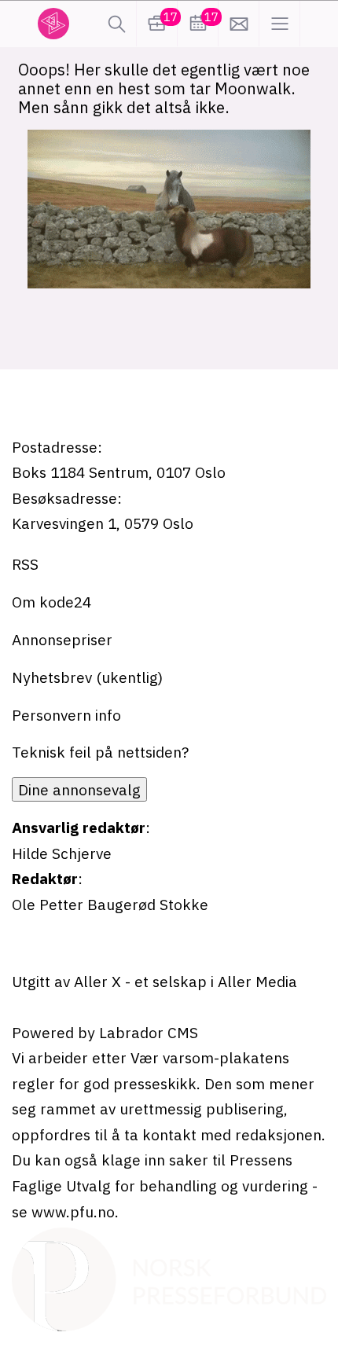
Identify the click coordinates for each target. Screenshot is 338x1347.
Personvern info (66, 715)
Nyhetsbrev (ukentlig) (87, 677)
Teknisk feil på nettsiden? (100, 752)
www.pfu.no (73, 1211)
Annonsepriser (62, 639)
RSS (25, 564)
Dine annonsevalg (79, 789)
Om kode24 (51, 601)
